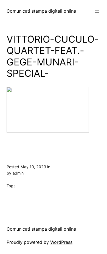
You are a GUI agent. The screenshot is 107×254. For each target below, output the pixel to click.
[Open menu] (97, 11)
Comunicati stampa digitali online (41, 11)
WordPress (61, 242)
